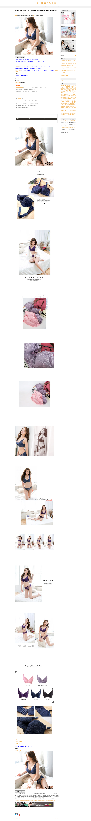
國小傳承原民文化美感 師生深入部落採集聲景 (68, 120)
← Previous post (17, 818)
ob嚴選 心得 (68, 103)
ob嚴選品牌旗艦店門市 (18, 741)
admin (16, 13)
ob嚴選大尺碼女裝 (69, 100)
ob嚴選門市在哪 (53, 13)
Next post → (57, 818)
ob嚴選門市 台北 (47, 13)
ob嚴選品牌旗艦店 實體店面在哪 (72, 88)
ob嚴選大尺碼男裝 (63, 103)
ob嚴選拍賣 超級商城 (65, 107)
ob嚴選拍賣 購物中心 (42, 13)
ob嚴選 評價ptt (65, 108)
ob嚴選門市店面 (73, 111)
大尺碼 (70, 116)
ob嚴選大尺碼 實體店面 (34, 13)
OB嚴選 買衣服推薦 (45, 2)
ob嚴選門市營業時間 (71, 113)
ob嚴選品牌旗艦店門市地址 (68, 94)
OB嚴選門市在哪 (58, 6)
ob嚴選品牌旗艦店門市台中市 (69, 92)
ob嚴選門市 (30, 800)
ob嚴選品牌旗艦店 (38, 6)
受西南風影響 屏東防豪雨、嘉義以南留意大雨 (68, 127)
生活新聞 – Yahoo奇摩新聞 (68, 119)
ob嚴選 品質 (64, 98)
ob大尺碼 (67, 114)
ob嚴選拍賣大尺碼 (18, 70)
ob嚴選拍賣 (51, 6)
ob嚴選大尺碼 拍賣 (18, 750)
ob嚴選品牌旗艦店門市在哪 (68, 93)
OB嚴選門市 (65, 110)
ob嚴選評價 (71, 107)
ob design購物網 (66, 85)
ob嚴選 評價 (38, 800)
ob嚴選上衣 (45, 800)
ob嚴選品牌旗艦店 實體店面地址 (66, 89)
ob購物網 (71, 114)
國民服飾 (41, 800)
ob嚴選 (16, 739)
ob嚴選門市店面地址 (64, 113)
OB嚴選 (31, 6)
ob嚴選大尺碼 (45, 6)
